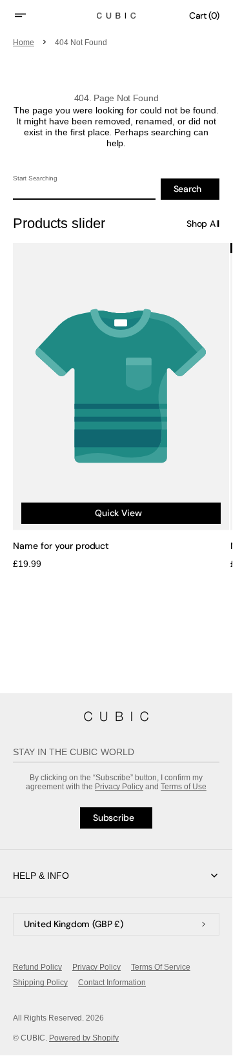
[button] (28, 15)
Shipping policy (40, 982)
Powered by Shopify (84, 1037)
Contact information (112, 982)
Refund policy (37, 967)
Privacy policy (96, 967)
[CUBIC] (116, 716)
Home (23, 42)
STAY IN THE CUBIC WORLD (73, 752)
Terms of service (160, 967)
